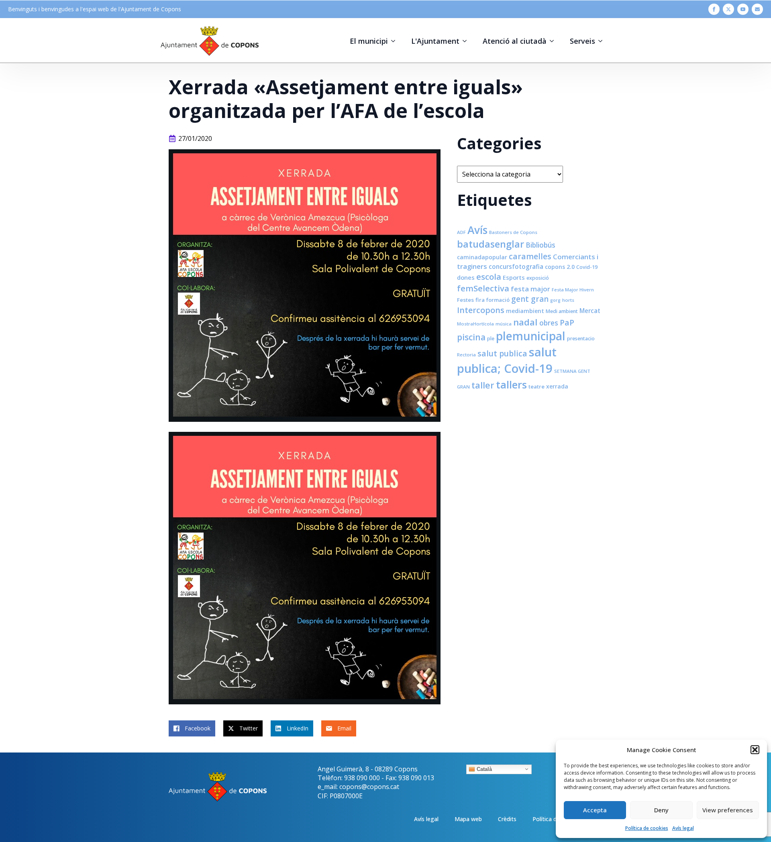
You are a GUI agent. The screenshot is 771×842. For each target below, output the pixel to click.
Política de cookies (646, 828)
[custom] (757, 9)
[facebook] (714, 9)
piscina (471, 337)
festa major (530, 288)
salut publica (502, 353)
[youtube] (743, 9)
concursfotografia (516, 266)
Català (483, 769)
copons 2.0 (560, 266)
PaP (567, 322)
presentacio (581, 338)
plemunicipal (530, 336)
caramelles (530, 256)
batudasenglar (490, 244)
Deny (661, 810)
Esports (514, 277)
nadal (525, 322)
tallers (511, 384)
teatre (536, 386)
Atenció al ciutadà (515, 41)
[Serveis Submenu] (602, 41)
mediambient (525, 311)
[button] (755, 750)
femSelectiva (483, 288)
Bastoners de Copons (513, 232)
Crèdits (507, 819)
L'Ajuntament (435, 41)
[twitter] (728, 9)
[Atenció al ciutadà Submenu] (554, 41)
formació (498, 299)
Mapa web (468, 819)
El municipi (369, 41)
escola (488, 276)
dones (466, 277)
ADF (461, 232)
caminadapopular (482, 257)
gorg (555, 300)
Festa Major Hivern (573, 290)
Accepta (595, 810)
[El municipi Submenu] (395, 41)
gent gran (530, 299)
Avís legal (683, 828)
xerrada (557, 386)
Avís (477, 230)
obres (548, 322)
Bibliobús (540, 245)
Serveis (582, 41)
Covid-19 (587, 267)
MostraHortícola (475, 324)
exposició (537, 278)
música (504, 324)
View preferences (727, 810)
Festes (465, 299)
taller (482, 385)
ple (490, 338)
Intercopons (480, 310)
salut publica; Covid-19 (507, 360)
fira (480, 299)
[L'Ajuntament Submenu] (467, 41)
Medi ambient (562, 311)
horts (568, 300)
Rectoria (466, 355)
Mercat (589, 311)
